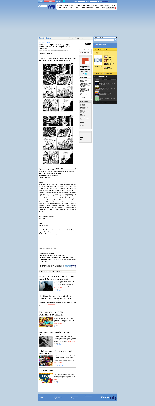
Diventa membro (109, 73)
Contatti (41, 397)
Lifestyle (97, 7)
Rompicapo (113, 79)
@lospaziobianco (64, 50)
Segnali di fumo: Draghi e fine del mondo (54, 333)
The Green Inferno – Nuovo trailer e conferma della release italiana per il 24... (57, 297)
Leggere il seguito (58, 287)
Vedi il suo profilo (85, 69)
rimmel (108, 67)
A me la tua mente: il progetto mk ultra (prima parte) (56, 257)
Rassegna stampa (74, 396)
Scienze (83, 7)
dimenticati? (112, 1)
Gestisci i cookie (73, 398)
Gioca (108, 84)
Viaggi (88, 5)
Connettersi (105, 1)
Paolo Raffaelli (83, 110)
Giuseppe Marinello (84, 117)
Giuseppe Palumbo (84, 107)
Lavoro (103, 7)
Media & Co (90, 7)
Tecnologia (95, 5)
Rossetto (82, 125)
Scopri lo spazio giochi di (101, 102)
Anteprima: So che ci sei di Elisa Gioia (52, 255)
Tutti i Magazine (111, 7)
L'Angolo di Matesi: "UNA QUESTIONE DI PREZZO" (51, 313)
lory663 (109, 59)
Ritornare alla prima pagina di (51, 266)
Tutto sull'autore (99, 73)
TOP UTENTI (107, 52)
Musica (78, 5)
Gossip (113, 5)
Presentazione (57, 396)
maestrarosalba (110, 63)
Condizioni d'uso (58, 397)
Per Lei (60, 7)
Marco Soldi (82, 104)
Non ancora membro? (101, 44)
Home (40, 1)
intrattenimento (110, 55)
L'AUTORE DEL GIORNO (97, 53)
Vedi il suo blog (85, 71)
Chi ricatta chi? (46, 370)
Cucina (71, 7)
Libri (81, 139)
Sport (101, 5)
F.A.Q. (71, 397)
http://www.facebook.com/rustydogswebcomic (52, 234)
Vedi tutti (83, 97)
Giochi (71, 38)
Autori (78, 38)
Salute (77, 7)
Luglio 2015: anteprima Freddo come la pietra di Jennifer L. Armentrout (57, 277)
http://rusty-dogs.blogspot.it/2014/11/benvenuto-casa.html (57, 169)
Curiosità (107, 5)
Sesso (65, 7)
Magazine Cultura (44, 38)
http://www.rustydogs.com (46, 175)
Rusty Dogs (72, 58)
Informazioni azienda (59, 398)
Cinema (72, 5)
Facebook (82, 122)
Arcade (97, 79)
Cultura (81, 134)
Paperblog (46, 6)
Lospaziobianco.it (56, 50)
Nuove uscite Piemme (47, 253)
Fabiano (81, 114)
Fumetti (81, 137)
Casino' (105, 79)
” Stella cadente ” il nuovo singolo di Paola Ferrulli (55, 352)
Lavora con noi (42, 398)
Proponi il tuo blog (100, 46)
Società (60, 5)
